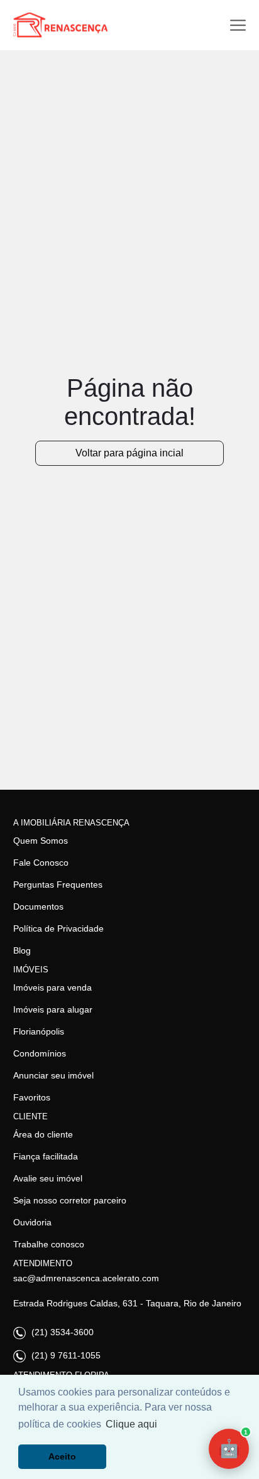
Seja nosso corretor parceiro (69, 1200)
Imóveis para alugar (52, 1009)
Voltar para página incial (129, 453)
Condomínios (39, 1053)
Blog (22, 950)
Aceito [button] (62, 1456)
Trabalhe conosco (48, 1244)
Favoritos (31, 1097)
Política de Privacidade (58, 928)
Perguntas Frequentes (57, 884)
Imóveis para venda (52, 987)
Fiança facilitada (45, 1156)
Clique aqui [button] (131, 1424)
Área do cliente (43, 1134)
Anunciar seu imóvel (53, 1075)
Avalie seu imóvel (47, 1178)
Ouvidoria (32, 1222)
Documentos (38, 906)
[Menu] (238, 25)
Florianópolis (38, 1031)
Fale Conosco (41, 863)
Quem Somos (40, 841)
